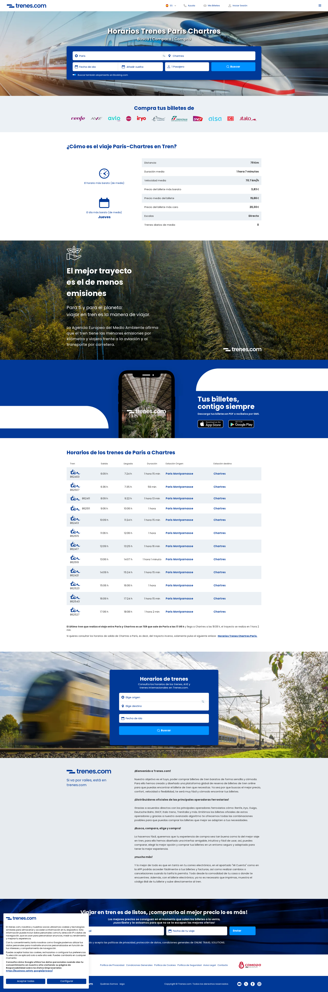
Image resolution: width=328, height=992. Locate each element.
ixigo (122, 983)
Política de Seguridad (189, 965)
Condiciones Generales (139, 965)
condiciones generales (176, 942)
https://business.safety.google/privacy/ (29, 970)
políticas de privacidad (121, 942)
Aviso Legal (209, 965)
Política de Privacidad (112, 965)
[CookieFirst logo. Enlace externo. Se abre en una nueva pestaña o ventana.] (21, 918)
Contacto (222, 965)
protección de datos (148, 942)
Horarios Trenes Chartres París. (237, 636)
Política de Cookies (165, 965)
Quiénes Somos (109, 983)
